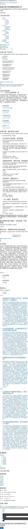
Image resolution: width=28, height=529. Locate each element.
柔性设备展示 (8, 27)
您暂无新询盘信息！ (14, 2)
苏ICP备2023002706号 (6, 508)
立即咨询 (11, 82)
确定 (2, 528)
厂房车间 (7, 21)
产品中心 (4, 25)
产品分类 (2, 477)
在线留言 (4, 40)
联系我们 (4, 41)
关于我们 (4, 19)
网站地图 (2, 2)
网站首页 (2, 476)
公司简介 (7, 20)
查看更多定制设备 (3, 238)
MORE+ (1, 295)
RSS (5, 2)
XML (8, 2)
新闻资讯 (4, 34)
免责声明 (22, 508)
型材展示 (7, 28)
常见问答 (7, 38)
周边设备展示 (8, 29)
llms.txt (6, 24)
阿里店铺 (2, 455)
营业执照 (7, 23)
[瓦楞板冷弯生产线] (15, 235)
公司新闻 (7, 36)
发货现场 (7, 33)
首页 (3, 17)
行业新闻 (7, 37)
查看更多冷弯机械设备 (4, 82)
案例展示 (4, 30)
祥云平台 (18, 508)
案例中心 (2, 482)
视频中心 (2, 481)
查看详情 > (2, 272)
